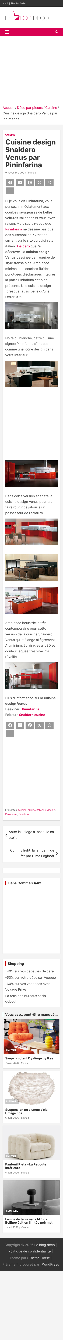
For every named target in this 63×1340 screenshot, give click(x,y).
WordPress (50, 1264)
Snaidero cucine (32, 715)
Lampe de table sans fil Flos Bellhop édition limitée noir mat (28, 1221)
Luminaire (12, 1101)
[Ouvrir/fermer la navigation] (7, 32)
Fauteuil (11, 1050)
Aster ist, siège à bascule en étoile (31, 834)
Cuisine (10, 134)
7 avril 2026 (12, 1063)
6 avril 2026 (12, 1117)
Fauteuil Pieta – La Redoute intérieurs (25, 1166)
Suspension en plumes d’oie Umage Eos (26, 1111)
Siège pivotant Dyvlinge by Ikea (29, 1058)
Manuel (32, 172)
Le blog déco (44, 1245)
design (51, 809)
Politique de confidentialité (29, 1251)
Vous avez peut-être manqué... (31, 1014)
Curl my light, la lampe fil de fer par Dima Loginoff (32, 853)
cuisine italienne (37, 809)
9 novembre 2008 (15, 172)
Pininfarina (13, 229)
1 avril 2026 (12, 1227)
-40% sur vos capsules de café (29, 971)
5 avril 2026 (12, 1172)
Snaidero (23, 246)
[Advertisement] (31, 71)
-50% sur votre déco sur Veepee (30, 978)
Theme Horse (39, 1258)
